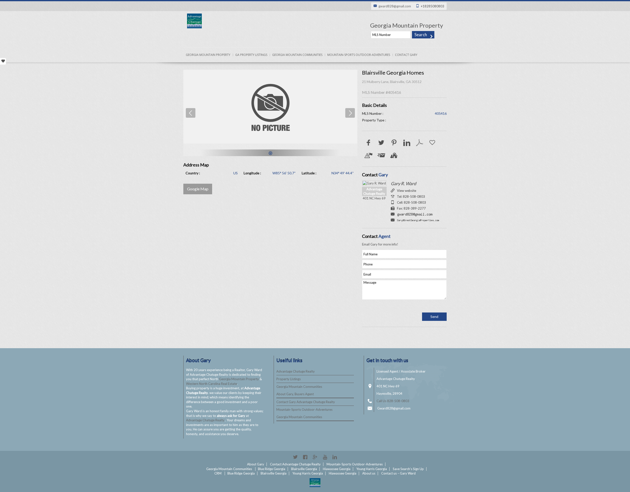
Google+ (315, 457)
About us (368, 473)
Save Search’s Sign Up (408, 469)
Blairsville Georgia (304, 469)
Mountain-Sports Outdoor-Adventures (358, 55)
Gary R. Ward (403, 183)
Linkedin (334, 457)
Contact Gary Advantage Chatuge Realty (305, 402)
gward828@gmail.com (394, 6)
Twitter (295, 457)
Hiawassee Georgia (336, 469)
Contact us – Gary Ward (398, 473)
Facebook (305, 457)
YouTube (325, 457)
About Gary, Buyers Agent (295, 394)
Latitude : (309, 173)
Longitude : (252, 173)
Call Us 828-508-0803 (393, 401)
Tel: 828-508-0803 (411, 196)
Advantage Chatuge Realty (205, 420)
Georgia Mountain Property (208, 55)
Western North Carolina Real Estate (211, 384)
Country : (193, 173)
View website (406, 191)
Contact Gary (406, 55)
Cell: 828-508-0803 (411, 202)
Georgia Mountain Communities (297, 55)
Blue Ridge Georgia (271, 469)
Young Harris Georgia (371, 469)
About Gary (255, 464)
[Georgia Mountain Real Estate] (315, 482)
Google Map (197, 188)
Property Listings (288, 379)
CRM (217, 473)
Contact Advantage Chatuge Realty (295, 464)
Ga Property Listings (251, 55)
